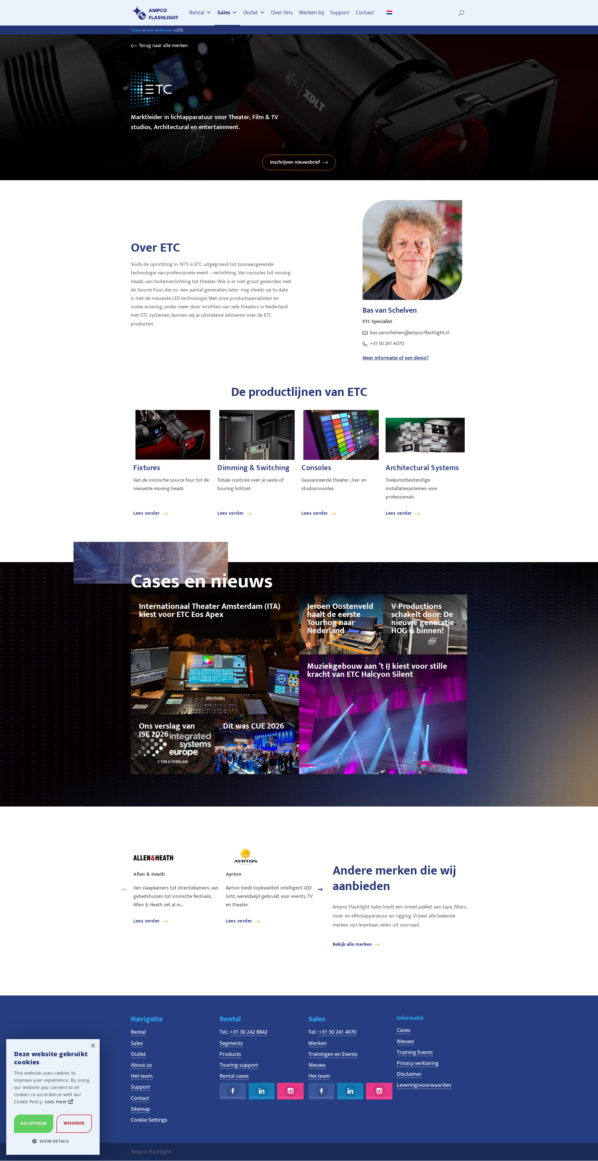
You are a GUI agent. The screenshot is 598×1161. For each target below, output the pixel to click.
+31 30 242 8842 (249, 1032)
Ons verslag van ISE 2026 (167, 730)
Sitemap (140, 1109)
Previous (124, 889)
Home (136, 30)
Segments (231, 1043)
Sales (223, 12)
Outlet (250, 12)
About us (141, 1065)
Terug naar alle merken (163, 45)
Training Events (415, 1052)
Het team (142, 1075)
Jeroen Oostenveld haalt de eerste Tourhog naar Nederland (340, 619)
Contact (365, 12)
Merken (166, 30)
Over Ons (282, 12)
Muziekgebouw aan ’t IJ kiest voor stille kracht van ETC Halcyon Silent (377, 670)
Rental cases (234, 1075)
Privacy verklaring (418, 1063)
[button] (53, 1141)
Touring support (239, 1065)
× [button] (92, 1045)
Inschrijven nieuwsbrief (295, 162)
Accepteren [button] (33, 1123)
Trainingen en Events (333, 1054)
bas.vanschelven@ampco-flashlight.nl (409, 333)
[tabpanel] (172, 463)
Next (320, 889)
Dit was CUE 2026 (253, 726)
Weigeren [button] (74, 1123)
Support (339, 12)
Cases (404, 1030)
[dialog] (53, 1097)
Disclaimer (409, 1074)
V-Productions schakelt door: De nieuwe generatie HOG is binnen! (422, 619)
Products (230, 1054)
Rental (196, 12)
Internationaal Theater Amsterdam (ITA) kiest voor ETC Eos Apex (209, 610)
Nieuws (317, 1065)
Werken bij (311, 12)
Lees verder (146, 513)
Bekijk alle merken (352, 944)
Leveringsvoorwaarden (424, 1085)
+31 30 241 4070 (387, 344)
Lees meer (57, 1102)
